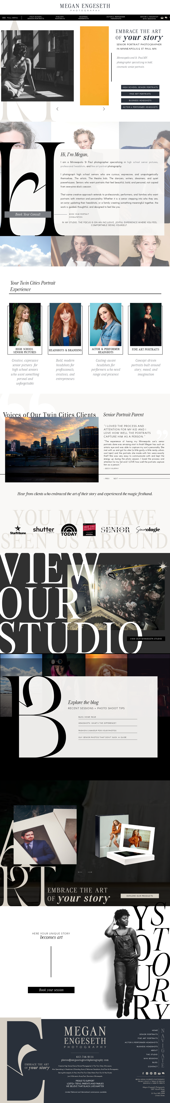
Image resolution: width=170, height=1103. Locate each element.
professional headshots (73, 166)
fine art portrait (99, 166)
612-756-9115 (84, 1057)
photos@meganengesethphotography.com (85, 1060)
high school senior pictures (142, 162)
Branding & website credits (154, 1083)
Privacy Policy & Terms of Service (151, 1081)
